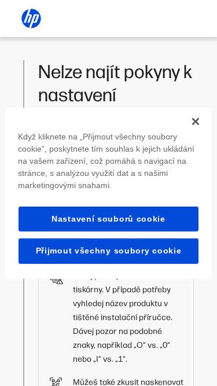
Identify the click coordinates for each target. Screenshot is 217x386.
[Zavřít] (195, 121)
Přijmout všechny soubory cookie (109, 250)
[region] (108, 192)
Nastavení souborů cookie (108, 218)
